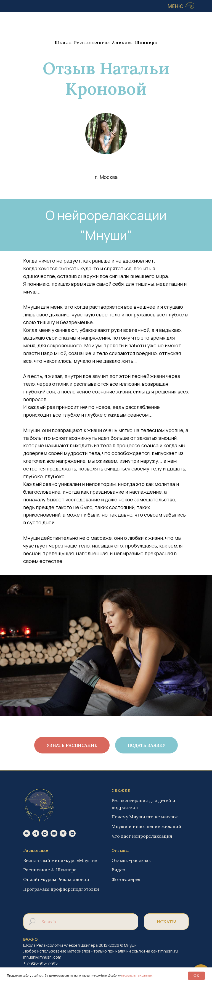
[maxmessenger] (44, 833)
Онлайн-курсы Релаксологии (56, 879)
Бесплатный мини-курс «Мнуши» (60, 860)
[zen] (72, 833)
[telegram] (35, 833)
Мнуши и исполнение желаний (146, 826)
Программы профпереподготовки (61, 889)
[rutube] (63, 833)
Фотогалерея (126, 879)
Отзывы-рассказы (132, 860)
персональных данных (136, 975)
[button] (146, 745)
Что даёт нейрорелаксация (142, 836)
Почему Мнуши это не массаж (145, 816)
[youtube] (54, 833)
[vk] (26, 833)
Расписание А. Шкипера (49, 869)
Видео (118, 869)
